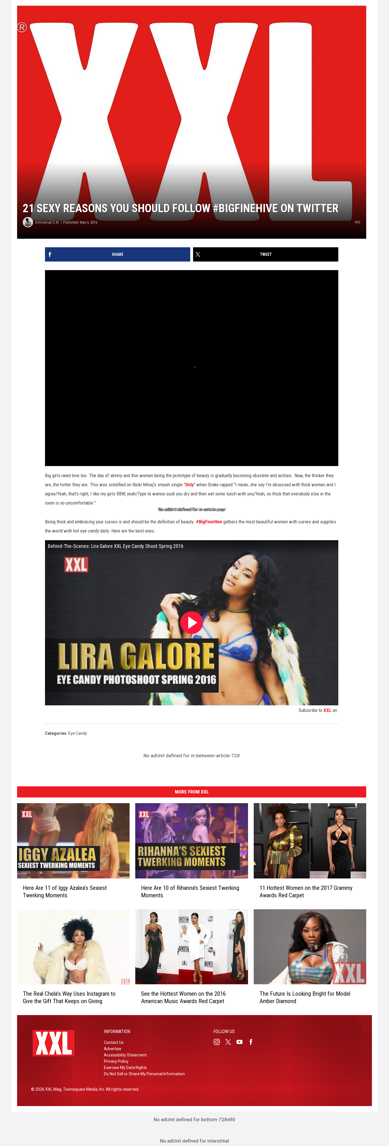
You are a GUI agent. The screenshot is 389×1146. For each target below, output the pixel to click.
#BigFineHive (209, 522)
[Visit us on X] (230, 1041)
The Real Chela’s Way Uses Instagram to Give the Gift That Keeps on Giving (69, 997)
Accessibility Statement (125, 1055)
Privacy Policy (116, 1061)
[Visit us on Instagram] (219, 1041)
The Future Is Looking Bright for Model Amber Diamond (304, 997)
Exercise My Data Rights (125, 1067)
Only (189, 484)
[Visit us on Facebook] (253, 1041)
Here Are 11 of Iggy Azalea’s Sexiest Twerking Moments (65, 891)
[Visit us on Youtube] (241, 1041)
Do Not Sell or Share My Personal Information (144, 1074)
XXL (327, 710)
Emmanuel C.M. (47, 222)
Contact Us (114, 1042)
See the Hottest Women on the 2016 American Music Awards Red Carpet (183, 997)
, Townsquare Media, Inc (82, 1089)
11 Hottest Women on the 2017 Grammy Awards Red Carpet (306, 891)
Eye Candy (77, 733)
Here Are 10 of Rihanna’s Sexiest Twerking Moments (190, 891)
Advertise (112, 1048)
